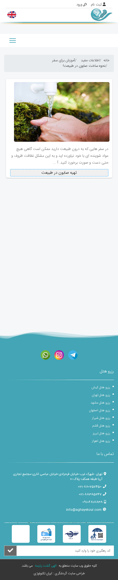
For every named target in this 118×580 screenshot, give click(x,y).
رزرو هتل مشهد (100, 402)
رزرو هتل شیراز (101, 418)
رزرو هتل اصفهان (99, 410)
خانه (106, 60)
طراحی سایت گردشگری (69, 573)
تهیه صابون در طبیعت (59, 172)
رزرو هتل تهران (101, 395)
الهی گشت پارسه (45, 566)
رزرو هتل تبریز (101, 433)
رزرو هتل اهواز (101, 441)
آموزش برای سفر (63, 60)
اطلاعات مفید (90, 60)
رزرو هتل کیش (100, 387)
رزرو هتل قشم (101, 425)
